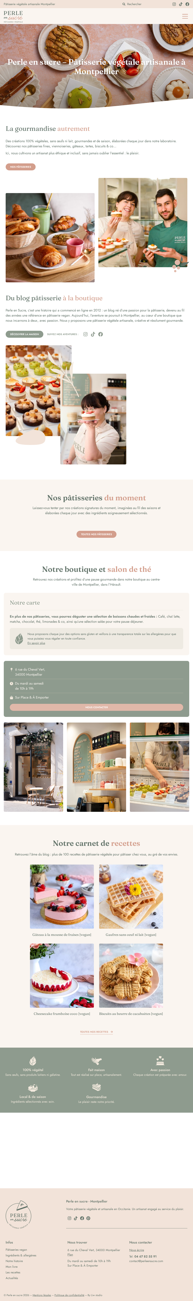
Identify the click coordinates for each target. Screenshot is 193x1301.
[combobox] (144, 4)
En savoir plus (36, 643)
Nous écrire (136, 1250)
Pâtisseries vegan (16, 1250)
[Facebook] (187, 4)
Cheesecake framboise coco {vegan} (62, 1013)
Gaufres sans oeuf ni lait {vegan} (131, 934)
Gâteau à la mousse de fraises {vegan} (61, 934)
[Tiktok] (181, 4)
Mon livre (12, 1267)
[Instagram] (174, 4)
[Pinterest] (88, 1218)
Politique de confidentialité (69, 1295)
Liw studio (96, 1295)
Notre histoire (14, 1261)
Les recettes (13, 1272)
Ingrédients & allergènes (21, 1255)
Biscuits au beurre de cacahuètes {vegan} (131, 1013)
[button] (185, 17)
